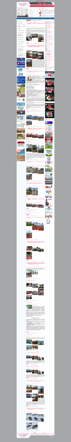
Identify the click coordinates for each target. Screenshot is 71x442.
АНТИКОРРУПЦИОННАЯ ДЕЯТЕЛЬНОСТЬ (20, 34)
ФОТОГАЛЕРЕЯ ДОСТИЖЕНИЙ (21, 46)
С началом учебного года (30, 280)
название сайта (22, 5)
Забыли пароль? (49, 3)
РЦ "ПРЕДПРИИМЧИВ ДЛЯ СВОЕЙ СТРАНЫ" (22, 56)
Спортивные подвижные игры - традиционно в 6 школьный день (35, 111)
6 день (32, 43)
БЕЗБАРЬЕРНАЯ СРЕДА (20, 50)
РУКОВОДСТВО (19, 28)
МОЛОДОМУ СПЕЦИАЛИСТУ (21, 32)
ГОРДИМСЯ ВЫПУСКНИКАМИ (21, 41)
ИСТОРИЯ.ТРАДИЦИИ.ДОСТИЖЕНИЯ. (22, 26)
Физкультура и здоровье (36, 43)
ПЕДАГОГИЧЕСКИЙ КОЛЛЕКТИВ (21, 30)
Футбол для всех (29, 302)
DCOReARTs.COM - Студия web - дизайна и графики (52, 436)
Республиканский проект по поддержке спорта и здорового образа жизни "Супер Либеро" (35, 71)
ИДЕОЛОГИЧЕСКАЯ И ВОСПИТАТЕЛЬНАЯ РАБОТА (22, 49)
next (53, 8)
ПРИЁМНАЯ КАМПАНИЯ (20, 39)
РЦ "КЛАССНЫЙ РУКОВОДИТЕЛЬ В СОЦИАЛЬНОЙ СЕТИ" (22, 54)
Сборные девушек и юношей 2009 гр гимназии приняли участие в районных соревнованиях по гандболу (35, 380)
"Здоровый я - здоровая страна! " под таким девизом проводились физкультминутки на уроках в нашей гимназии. (35, 199)
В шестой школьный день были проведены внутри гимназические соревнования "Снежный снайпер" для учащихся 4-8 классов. (35, 409)
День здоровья (29, 334)
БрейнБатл (28, 141)
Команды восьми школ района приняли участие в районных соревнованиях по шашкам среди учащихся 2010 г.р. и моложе (35, 23)
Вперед (43, 21)
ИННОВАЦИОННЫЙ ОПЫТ (21, 37)
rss (53, 3)
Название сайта (23, 436)
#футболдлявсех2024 (31, 324)
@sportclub (29, 323)
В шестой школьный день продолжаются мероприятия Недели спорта (35, 161)
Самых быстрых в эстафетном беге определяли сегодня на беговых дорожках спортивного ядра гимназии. (35, 183)
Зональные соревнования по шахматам (32, 352)
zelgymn (29, 26)
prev (52, 8)
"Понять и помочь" (43, 9)
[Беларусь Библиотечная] (20, 121)
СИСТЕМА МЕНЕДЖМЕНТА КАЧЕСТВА (22, 25)
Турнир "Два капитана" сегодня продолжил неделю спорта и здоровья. (35, 217)
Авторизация (44, 3)
